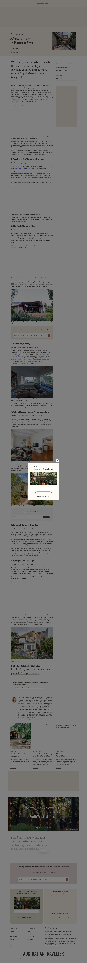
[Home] (43, 3)
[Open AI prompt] (57, 3)
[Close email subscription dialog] (57, 460)
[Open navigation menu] (30, 3)
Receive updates (43, 493)
